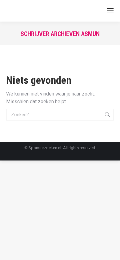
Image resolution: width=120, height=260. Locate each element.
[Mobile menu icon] (110, 10)
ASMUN (90, 34)
